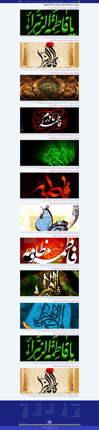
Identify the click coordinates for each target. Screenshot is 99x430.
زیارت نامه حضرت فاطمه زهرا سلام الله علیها (64, 203)
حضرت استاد (62, 1)
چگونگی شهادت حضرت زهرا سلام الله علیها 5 (64, 40)
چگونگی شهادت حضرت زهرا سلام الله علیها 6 (64, 8)
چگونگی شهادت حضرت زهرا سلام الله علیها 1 (64, 170)
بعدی (21, 398)
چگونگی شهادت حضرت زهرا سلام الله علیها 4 (64, 73)
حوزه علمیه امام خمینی (54, 1)
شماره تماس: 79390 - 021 (49, 428)
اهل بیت (74, 1)
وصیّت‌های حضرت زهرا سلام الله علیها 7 (65, 333)
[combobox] (26, 1)
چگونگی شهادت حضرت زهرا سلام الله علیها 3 (64, 105)
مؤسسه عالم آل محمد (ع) (44, 1)
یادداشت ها (35, 1)
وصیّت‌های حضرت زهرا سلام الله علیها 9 (65, 268)
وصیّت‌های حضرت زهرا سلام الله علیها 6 (65, 366)
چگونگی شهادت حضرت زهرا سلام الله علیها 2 (64, 138)
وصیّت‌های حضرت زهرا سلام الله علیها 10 (65, 236)
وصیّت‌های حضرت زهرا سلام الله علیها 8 (65, 301)
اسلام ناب (68, 1)
